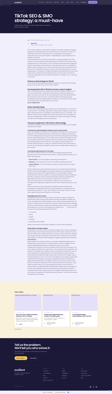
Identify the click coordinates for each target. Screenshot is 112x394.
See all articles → (18, 329)
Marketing (64, 375)
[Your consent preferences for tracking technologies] (109, 392)
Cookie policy (84, 373)
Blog (72, 2)
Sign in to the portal (47, 380)
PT (76, 2)
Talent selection (47, 373)
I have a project (92, 2)
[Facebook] (96, 387)
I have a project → (21, 358)
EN (78, 2)
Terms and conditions (86, 375)
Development (65, 373)
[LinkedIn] (90, 387)
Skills (62, 2)
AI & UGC (64, 378)
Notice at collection (48, 392)
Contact (45, 378)
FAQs (82, 378)
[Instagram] (93, 387)
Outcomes (56, 2)
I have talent (83, 2)
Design (63, 371)
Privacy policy (84, 371)
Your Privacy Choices (60, 392)
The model (41, 2)
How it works (49, 2)
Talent (67, 2)
